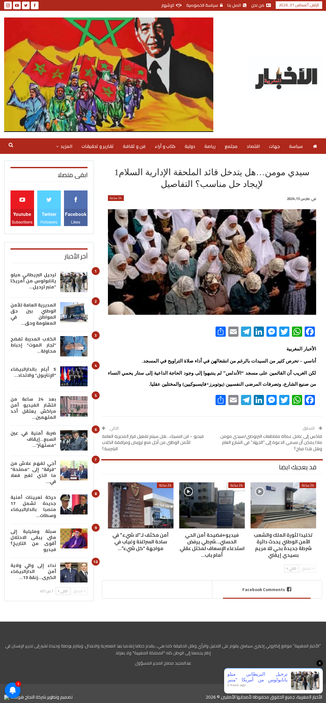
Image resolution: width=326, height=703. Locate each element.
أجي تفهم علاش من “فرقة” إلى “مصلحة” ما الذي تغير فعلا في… (33, 472)
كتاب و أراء (165, 146)
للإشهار (167, 5)
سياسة (296, 146)
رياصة (210, 146)
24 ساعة (116, 198)
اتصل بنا (234, 5)
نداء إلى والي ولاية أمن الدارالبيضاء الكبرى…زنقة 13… (33, 571)
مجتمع (231, 146)
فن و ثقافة (134, 146)
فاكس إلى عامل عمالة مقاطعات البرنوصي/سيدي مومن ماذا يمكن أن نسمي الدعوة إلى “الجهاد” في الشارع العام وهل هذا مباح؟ (271, 442)
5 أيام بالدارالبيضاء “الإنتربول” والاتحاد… (33, 372)
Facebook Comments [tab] (263, 589)
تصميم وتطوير (60, 697)
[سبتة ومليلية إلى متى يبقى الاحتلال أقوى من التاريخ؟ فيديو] (74, 538)
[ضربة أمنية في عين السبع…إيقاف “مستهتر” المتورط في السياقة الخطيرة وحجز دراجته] (74, 440)
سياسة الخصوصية (202, 5)
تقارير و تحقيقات (98, 146)
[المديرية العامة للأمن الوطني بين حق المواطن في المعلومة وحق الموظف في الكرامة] (74, 312)
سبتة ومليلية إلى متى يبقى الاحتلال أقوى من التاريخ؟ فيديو (33, 540)
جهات (274, 146)
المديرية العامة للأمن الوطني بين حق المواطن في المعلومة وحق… (33, 314)
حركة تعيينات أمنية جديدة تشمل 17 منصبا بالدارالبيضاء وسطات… (33, 506)
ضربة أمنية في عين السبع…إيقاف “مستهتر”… (33, 439)
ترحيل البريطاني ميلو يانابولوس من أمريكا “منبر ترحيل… (33, 281)
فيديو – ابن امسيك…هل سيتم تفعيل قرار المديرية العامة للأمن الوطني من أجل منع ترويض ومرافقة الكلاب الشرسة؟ (153, 442)
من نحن (257, 5)
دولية (190, 146)
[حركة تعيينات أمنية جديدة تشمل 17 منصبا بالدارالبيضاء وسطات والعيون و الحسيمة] (74, 504)
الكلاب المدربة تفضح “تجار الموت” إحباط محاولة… (33, 345)
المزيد (66, 146)
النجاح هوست (22, 697)
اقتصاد (253, 146)
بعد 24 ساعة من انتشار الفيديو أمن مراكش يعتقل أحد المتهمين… (33, 408)
